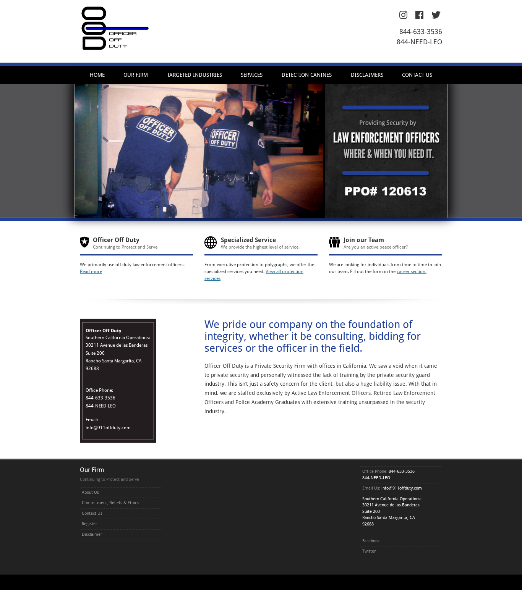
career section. (411, 271)
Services (252, 75)
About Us (90, 492)
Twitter (369, 551)
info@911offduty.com (108, 427)
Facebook (370, 540)
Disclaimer (92, 534)
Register (89, 523)
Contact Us (417, 75)
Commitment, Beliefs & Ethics (110, 502)
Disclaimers (367, 75)
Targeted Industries (194, 75)
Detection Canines (307, 75)
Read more (91, 271)
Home (97, 75)
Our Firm (135, 75)
